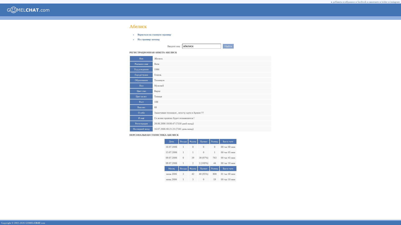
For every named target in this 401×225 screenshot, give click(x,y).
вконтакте (374, 2)
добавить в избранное (344, 2)
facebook (362, 2)
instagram (395, 2)
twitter (385, 2)
